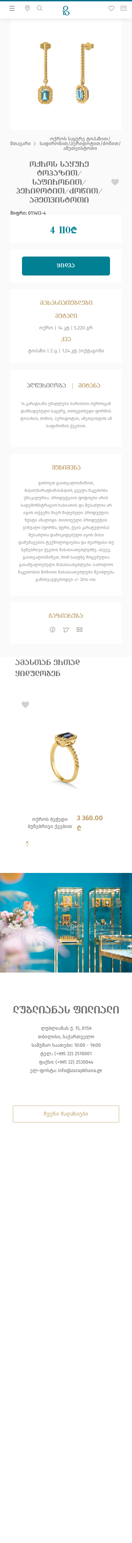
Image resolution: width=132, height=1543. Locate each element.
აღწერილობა (46, 385)
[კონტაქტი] (27, 8)
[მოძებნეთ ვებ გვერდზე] (39, 8)
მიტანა (89, 385)
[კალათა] (123, 8)
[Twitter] (66, 629)
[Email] (79, 629)
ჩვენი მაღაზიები (66, 1114)
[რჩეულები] (111, 8)
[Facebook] (52, 629)
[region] (66, 774)
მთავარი (20, 143)
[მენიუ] (12, 8)
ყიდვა (66, 266)
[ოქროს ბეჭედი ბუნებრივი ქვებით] (63, 775)
